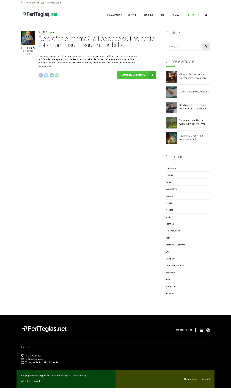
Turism (169, 182)
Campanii (170, 258)
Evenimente (171, 188)
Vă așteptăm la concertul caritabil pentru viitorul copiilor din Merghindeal (194, 76)
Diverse (169, 196)
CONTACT (177, 15)
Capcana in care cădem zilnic (194, 91)
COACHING (148, 15)
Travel (169, 237)
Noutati (169, 209)
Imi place (170, 293)
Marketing (171, 168)
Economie (170, 272)
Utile (44, 32)
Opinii (168, 216)
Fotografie (171, 286)
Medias (169, 174)
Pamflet (169, 223)
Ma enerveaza (173, 230)
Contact (206, 379)
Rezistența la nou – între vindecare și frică (191, 137)
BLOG (162, 15)
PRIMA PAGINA (114, 15)
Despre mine (190, 379)
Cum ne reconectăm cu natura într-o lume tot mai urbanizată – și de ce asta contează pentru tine (192, 122)
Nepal (169, 202)
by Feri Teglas (28, 48)
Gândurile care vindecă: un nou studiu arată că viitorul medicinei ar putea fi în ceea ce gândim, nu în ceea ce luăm (193, 107)
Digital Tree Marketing (75, 375)
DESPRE (132, 15)
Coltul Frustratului (175, 265)
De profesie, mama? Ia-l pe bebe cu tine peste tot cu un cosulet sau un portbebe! (96, 42)
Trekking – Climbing (175, 244)
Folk (168, 279)
